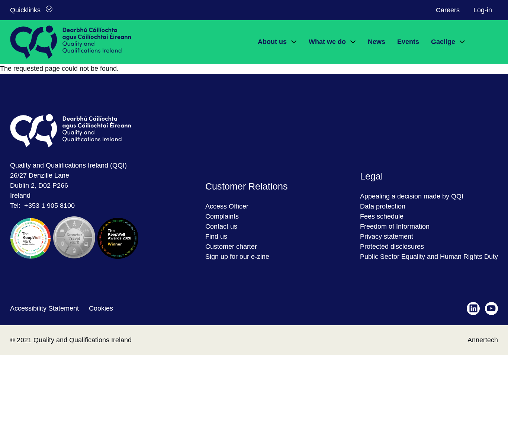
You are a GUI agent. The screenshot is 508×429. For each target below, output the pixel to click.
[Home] (70, 42)
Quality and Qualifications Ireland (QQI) (68, 165)
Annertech (482, 340)
